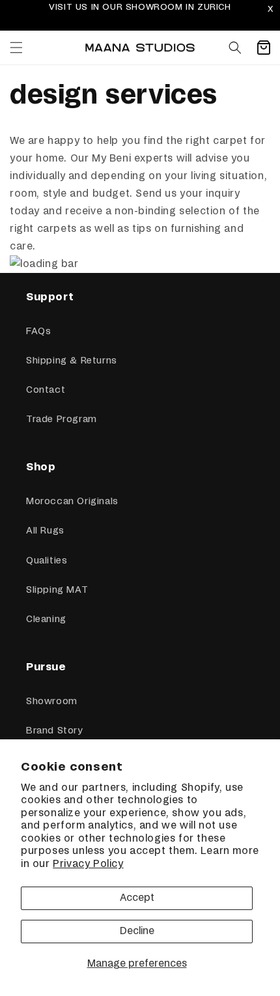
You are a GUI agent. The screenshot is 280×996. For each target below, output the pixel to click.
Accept (137, 898)
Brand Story (54, 730)
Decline (137, 931)
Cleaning (46, 619)
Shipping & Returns (71, 360)
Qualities (46, 560)
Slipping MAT (57, 590)
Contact (45, 390)
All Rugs (45, 530)
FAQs (38, 331)
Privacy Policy (88, 864)
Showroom (51, 701)
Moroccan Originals (72, 501)
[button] (16, 47)
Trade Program (61, 419)
